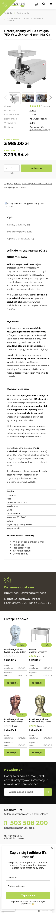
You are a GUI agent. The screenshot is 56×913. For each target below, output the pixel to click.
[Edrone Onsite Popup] (28, 456)
